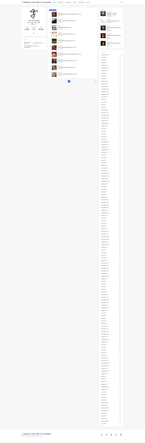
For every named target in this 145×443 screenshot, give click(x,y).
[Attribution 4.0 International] (106, 435)
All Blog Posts (81, 2)
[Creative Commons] (101, 435)
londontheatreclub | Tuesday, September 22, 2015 (69, 54)
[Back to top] (101, 439)
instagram (60, 15)
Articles (75, 2)
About (87, 2)
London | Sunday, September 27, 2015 (66, 34)
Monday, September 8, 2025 (113, 21)
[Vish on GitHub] (120, 435)
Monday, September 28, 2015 (64, 27)
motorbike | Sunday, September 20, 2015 (67, 60)
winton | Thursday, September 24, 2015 (67, 47)
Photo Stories (60, 2)
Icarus (42, 435)
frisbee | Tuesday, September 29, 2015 (67, 20)
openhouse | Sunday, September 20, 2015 (67, 74)
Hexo (38, 435)
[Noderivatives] (116, 435)
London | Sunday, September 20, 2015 (66, 67)
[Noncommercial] (111, 435)
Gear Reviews (68, 2)
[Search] (122, 2)
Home (54, 2)
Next (95, 81)
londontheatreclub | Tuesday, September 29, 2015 (69, 14)
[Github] (33, 33)
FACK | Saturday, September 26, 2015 (66, 40)
